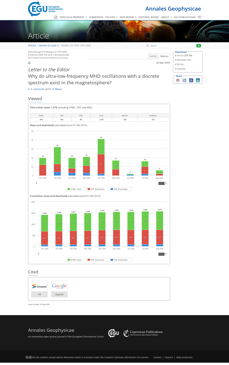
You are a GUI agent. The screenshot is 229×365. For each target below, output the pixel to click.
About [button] (165, 17)
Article (153, 56)
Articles (32, 45)
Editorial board (149, 17)
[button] (147, 45)
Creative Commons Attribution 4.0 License (126, 357)
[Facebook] (191, 80)
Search (59, 294)
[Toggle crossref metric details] (39, 286)
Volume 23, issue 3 (48, 45)
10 (39, 294)
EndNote (181, 68)
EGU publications (185, 17)
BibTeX (180, 64)
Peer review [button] (127, 17)
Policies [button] (110, 17)
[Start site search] (198, 46)
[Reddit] (184, 80)
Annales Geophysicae (173, 8)
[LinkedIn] (198, 80)
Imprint (169, 357)
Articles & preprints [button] (72, 17)
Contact (157, 357)
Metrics (164, 56)
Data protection (184, 357)
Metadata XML (184, 59)
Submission (96, 17)
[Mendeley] (178, 80)
